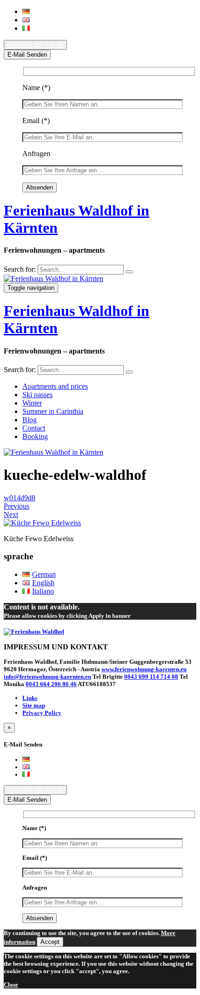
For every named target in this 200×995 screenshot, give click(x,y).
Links (29, 697)
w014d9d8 (19, 498)
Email (36, 120)
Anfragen (36, 153)
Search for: (20, 269)
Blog (29, 420)
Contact (33, 428)
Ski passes (37, 395)
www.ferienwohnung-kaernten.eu (144, 669)
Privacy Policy (41, 712)
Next (11, 514)
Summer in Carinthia (52, 411)
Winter (32, 403)
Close (11, 984)
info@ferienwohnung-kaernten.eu (47, 676)
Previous (16, 506)
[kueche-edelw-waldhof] (42, 523)
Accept (50, 941)
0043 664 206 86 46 (51, 684)
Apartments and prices (55, 386)
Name (36, 88)
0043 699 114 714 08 (35, 44)
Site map (33, 705)
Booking (35, 436)
